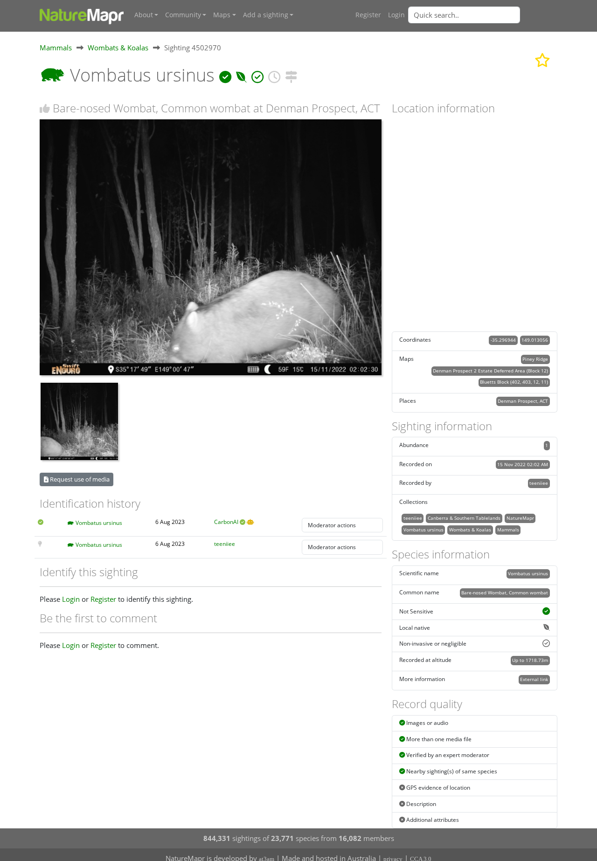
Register (368, 15)
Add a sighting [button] (265, 15)
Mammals (56, 47)
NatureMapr (520, 518)
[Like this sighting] (45, 108)
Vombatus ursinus (99, 523)
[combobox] (482, 15)
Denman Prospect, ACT (523, 401)
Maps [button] (221, 15)
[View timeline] (274, 75)
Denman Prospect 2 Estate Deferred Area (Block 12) (490, 370)
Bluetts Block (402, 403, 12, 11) (514, 382)
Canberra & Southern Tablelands (464, 518)
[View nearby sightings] (291, 75)
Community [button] (183, 15)
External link (534, 679)
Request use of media (79, 479)
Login (396, 15)
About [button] (143, 15)
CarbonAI (226, 522)
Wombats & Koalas (118, 47)
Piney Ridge (535, 359)
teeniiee (224, 544)
